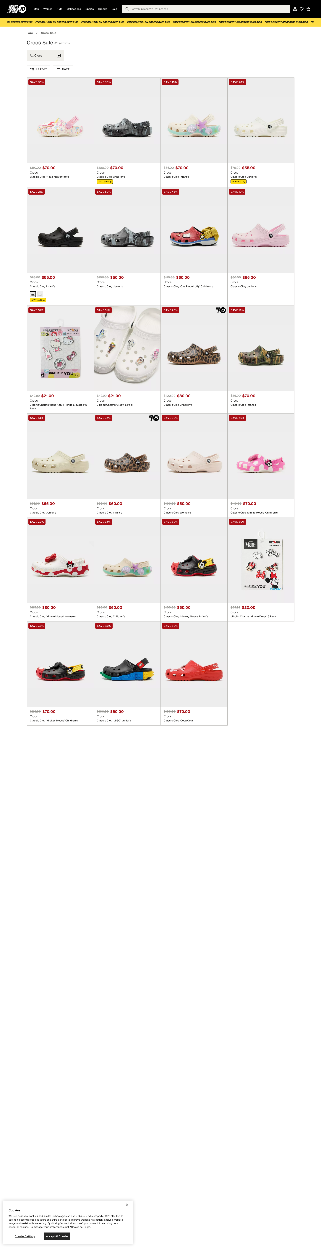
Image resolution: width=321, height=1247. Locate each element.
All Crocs (36, 55)
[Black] (33, 294)
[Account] (295, 9)
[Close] (127, 1205)
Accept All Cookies (57, 1236)
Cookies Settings (25, 1236)
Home (30, 33)
